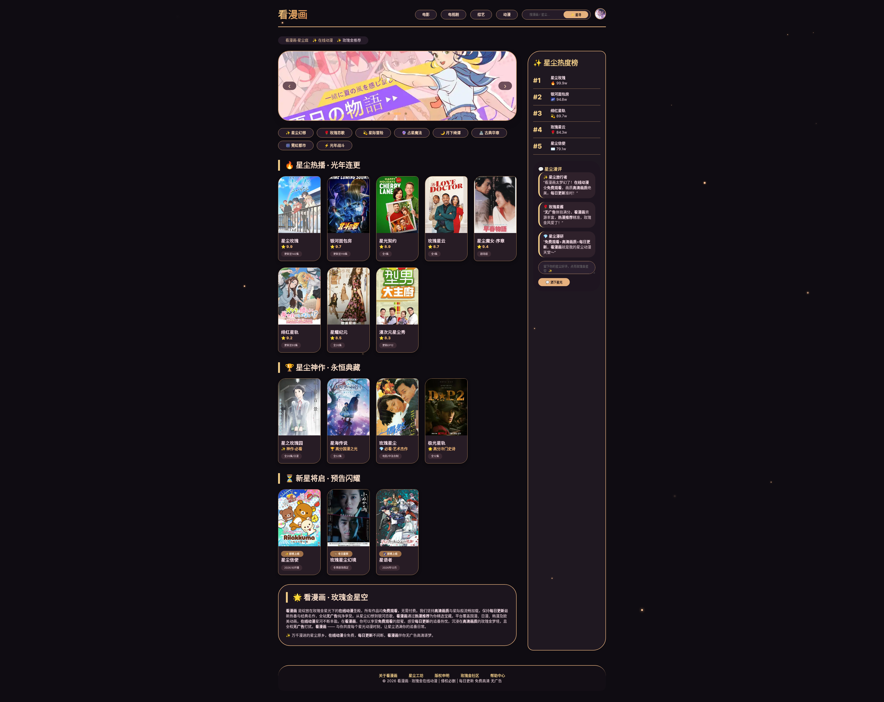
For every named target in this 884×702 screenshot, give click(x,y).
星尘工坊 (416, 675)
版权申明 (442, 675)
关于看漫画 (388, 675)
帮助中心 (497, 675)
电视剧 (453, 14)
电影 (426, 14)
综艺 (481, 14)
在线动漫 (325, 40)
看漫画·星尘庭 (296, 40)
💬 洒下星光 (554, 282)
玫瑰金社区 (470, 675)
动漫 (507, 14)
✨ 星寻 (575, 15)
